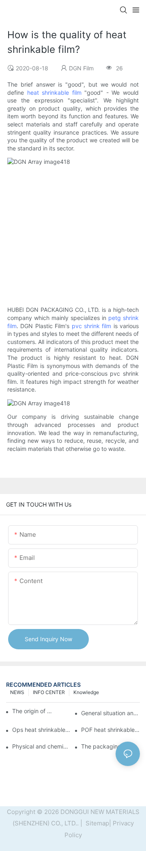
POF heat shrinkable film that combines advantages (110, 729)
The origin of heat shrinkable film (32, 710)
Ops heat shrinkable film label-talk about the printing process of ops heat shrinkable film (41, 729)
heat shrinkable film (54, 92)
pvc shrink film (92, 325)
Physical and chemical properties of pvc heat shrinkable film (41, 746)
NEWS (17, 692)
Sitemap (96, 823)
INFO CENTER (49, 692)
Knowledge (86, 692)
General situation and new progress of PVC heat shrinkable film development (110, 713)
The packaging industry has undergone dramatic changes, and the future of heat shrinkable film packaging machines (110, 746)
